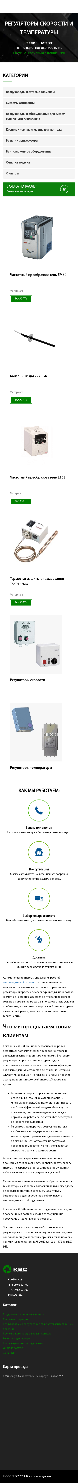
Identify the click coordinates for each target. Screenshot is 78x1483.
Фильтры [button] (12, 173)
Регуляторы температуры (31, 768)
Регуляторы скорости (27, 680)
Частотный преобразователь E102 (38, 478)
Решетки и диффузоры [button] (22, 140)
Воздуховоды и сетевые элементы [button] (30, 92)
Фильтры (8, 1352)
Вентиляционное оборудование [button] (28, 151)
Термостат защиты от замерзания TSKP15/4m (37, 581)
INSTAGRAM (15, 1295)
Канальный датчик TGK (28, 376)
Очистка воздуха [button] (18, 162)
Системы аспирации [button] (20, 103)
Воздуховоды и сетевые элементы (23, 1314)
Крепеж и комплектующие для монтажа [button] (34, 129)
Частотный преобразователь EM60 (38, 275)
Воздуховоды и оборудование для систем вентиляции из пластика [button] (35, 116)
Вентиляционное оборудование (23, 1343)
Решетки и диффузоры (16, 1338)
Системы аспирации (15, 1319)
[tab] (39, 92)
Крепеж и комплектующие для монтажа (27, 1333)
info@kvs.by (15, 1279)
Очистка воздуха (13, 1348)
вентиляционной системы (19, 982)
